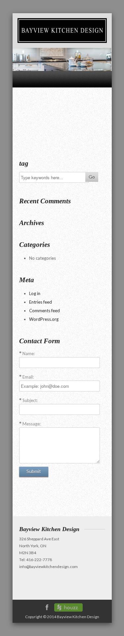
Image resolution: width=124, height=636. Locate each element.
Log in (34, 293)
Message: (31, 423)
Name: (28, 353)
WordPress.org (44, 319)
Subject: (30, 400)
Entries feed (40, 302)
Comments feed (44, 310)
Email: (28, 377)
